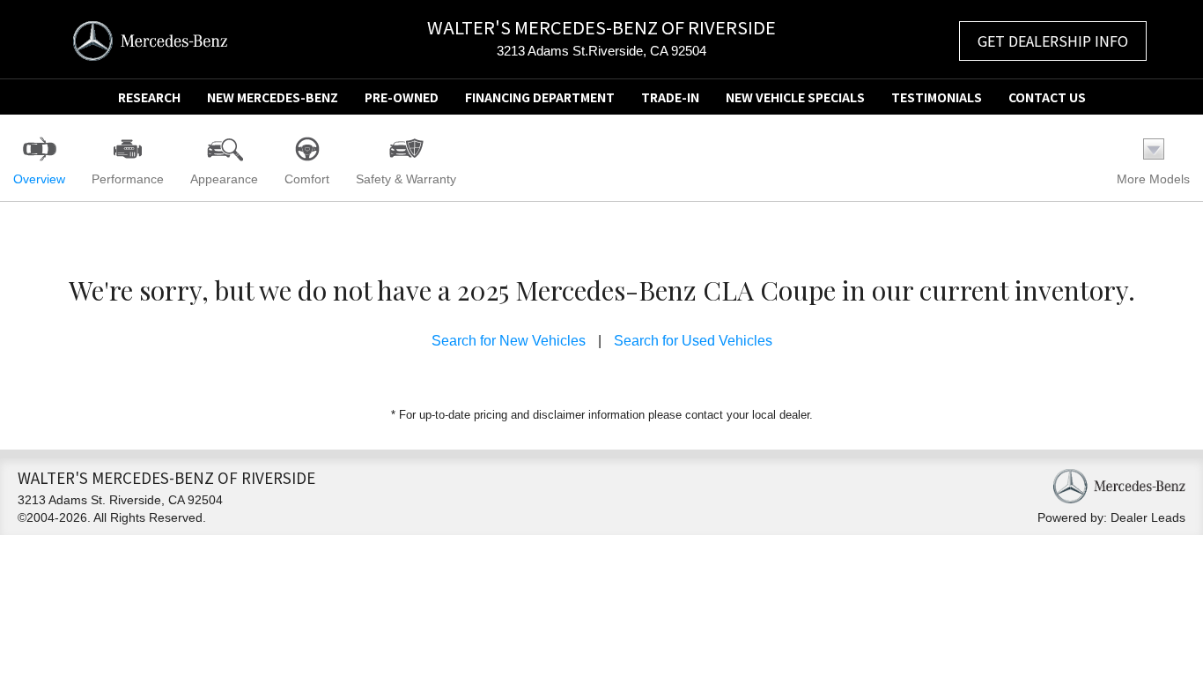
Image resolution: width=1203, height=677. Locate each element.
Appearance (224, 179)
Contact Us (1047, 97)
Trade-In (670, 97)
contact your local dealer (747, 414)
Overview (39, 179)
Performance (128, 179)
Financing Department (540, 97)
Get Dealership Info (1053, 40)
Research (149, 97)
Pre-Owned (402, 97)
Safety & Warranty (406, 179)
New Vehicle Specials (795, 97)
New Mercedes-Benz (272, 97)
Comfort (306, 179)
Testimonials (936, 97)
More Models (1153, 179)
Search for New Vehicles (509, 340)
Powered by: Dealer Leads (1111, 517)
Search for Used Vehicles (693, 340)
